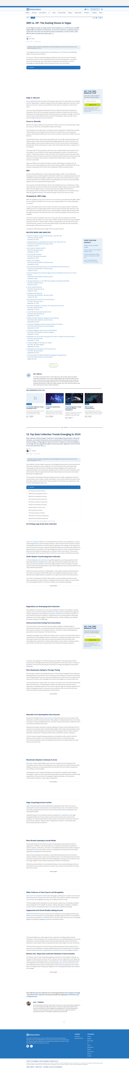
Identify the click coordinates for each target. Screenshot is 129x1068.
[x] (88, 9)
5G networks (33, 547)
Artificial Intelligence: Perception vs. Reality (39, 343)
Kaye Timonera (30, 416)
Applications (62, 12)
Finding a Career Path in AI (34, 293)
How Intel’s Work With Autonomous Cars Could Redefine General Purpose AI (48, 266)
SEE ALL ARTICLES (53, 365)
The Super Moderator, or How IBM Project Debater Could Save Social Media (48, 281)
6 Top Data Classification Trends (53, 407)
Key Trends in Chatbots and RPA (36, 248)
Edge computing (30, 806)
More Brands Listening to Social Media (37, 513)
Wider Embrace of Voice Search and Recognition (39, 515)
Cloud (54, 12)
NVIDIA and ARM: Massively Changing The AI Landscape (43, 318)
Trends (27, 12)
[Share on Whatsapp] (102, 17)
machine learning (45, 560)
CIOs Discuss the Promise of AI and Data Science (40, 299)
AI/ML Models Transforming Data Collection (38, 493)
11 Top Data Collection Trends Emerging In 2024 (35, 407)
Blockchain (29, 763)
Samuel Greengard (41, 256)
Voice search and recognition (34, 896)
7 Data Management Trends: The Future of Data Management (73, 408)
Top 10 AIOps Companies (34, 254)
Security (86, 12)
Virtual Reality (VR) (47, 917)
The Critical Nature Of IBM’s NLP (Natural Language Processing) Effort (46, 355)
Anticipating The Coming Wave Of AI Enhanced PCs (41, 349)
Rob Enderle (31, 38)
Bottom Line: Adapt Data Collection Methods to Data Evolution (42, 521)
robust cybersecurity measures (67, 963)
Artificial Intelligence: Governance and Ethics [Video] (42, 330)
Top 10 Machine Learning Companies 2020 (39, 312)
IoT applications (64, 815)
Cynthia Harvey (40, 289)
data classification (57, 613)
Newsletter (95, 9)
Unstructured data (31, 626)
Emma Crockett (88, 416)
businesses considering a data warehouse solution (42, 1066)
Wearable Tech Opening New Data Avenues (38, 504)
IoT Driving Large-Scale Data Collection (37, 491)
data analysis (65, 551)
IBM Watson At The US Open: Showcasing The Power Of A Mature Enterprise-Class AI (51, 336)
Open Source (78, 12)
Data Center (42, 12)
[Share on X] (98, 17)
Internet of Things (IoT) (33, 541)
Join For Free (92, 104)
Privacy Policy (88, 111)
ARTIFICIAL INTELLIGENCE (35, 244)
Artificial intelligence (32, 560)
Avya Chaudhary (50, 416)
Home (27, 17)
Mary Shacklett (69, 417)
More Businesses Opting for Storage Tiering (38, 502)
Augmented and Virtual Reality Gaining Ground (38, 518)
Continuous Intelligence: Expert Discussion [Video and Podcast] (45, 324)
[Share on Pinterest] (100, 17)
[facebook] (85, 9)
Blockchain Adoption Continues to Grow (37, 507)
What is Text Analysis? (33, 260)
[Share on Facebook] (96, 17)
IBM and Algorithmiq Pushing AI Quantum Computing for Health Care (92, 256)
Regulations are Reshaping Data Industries (38, 496)
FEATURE (30, 237)
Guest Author (49, 244)
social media (35, 849)
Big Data (34, 12)
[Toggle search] (102, 9)
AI (49, 12)
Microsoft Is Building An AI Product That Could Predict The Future (45, 305)
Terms (99, 110)
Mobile (70, 12)
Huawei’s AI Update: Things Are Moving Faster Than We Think (44, 236)
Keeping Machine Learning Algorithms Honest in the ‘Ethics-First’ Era (46, 242)
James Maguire (50, 326)
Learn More (38, 48)
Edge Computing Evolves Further (35, 510)
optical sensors (48, 718)
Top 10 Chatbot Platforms (34, 287)
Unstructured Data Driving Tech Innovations (38, 499)
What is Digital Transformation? (89, 407)
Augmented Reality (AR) (33, 914)
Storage (94, 12)
